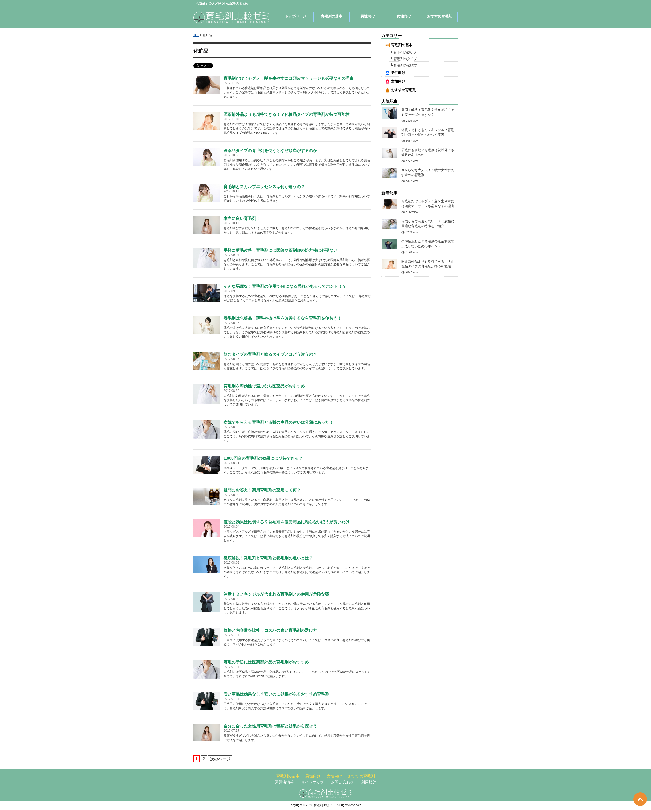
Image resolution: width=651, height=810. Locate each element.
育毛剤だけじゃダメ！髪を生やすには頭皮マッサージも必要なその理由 (289, 78)
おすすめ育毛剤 (439, 16)
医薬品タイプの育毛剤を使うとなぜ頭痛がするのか (270, 150)
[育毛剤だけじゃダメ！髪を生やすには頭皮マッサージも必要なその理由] (206, 84)
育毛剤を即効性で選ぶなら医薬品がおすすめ (264, 386)
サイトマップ (312, 782)
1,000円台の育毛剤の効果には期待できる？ (263, 458)
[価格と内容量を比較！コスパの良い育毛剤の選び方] (206, 636)
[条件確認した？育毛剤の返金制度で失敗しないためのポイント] (389, 243)
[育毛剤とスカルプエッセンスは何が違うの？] (206, 193)
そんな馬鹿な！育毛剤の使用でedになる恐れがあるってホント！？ (285, 286)
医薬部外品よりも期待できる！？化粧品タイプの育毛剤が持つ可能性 (287, 114)
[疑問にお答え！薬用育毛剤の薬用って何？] (206, 496)
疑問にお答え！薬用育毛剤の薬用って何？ (262, 490)
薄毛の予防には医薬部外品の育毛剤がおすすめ (266, 662)
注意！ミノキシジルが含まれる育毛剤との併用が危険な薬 (276, 594)
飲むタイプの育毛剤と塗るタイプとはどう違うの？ (270, 354)
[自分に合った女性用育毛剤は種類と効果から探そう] (206, 732)
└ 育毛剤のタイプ (403, 59)
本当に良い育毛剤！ (242, 218)
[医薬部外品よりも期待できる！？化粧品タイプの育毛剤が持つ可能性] (206, 120)
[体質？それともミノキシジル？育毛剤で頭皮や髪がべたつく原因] (389, 132)
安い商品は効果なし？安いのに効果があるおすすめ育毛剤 (276, 694)
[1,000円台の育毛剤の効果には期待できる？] (206, 464)
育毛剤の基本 (331, 16)
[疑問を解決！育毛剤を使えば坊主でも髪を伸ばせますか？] (389, 113)
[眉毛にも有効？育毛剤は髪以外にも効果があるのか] (389, 152)
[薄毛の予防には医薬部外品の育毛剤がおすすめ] (206, 669)
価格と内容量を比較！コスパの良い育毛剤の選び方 (270, 630)
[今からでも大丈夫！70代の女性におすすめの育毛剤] (389, 172)
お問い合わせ (342, 782)
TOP (196, 35)
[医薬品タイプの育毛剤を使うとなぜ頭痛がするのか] (206, 156)
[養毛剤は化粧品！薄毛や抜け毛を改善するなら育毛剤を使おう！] (206, 324)
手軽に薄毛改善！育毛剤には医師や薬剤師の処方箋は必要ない (280, 250)
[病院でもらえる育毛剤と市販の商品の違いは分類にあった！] (206, 429)
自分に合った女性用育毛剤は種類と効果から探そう (270, 726)
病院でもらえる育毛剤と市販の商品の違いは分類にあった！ (278, 422)
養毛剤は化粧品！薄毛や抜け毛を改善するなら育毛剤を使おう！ (283, 318)
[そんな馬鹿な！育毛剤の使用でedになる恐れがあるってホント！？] (206, 292)
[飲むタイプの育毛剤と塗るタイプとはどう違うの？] (206, 360)
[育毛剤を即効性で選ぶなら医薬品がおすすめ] (206, 393)
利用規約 (368, 782)
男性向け (368, 16)
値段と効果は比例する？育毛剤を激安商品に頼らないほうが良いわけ (287, 522)
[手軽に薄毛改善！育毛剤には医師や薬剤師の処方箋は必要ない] (206, 257)
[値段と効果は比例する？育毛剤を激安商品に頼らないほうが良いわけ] (206, 528)
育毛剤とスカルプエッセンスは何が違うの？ (264, 186)
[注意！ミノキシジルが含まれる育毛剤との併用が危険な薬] (206, 601)
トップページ (295, 16)
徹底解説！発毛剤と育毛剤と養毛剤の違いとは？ (268, 558)
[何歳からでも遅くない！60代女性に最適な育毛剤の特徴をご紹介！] (389, 223)
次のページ (220, 759)
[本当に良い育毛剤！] (206, 224)
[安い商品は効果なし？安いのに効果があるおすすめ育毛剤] (206, 700)
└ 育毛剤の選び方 (403, 65)
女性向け (404, 16)
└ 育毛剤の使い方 (403, 52)
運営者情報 (284, 782)
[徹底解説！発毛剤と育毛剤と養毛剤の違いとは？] (206, 564)
